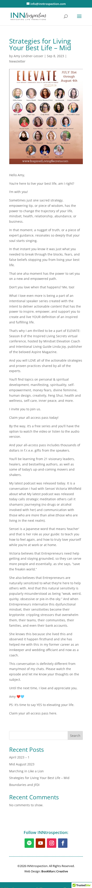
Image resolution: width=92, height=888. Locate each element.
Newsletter (17, 61)
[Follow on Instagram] (51, 843)
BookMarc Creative (54, 871)
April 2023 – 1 (19, 757)
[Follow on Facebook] (62, 843)
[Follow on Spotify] (29, 843)
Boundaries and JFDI (24, 785)
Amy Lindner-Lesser (28, 56)
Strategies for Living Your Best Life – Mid (39, 778)
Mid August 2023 (21, 764)
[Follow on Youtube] (40, 843)
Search (75, 735)
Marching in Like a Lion (26, 771)
